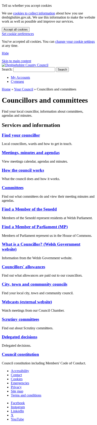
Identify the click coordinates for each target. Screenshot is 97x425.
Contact (16, 375)
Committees (12, 187)
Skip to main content (16, 61)
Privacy (16, 387)
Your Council (23, 89)
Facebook (18, 403)
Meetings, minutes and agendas (31, 152)
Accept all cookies (16, 29)
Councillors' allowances (23, 266)
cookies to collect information (34, 13)
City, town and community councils (34, 284)
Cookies (17, 379)
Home (6, 89)
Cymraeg (17, 81)
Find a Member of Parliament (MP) (35, 226)
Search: (7, 69)
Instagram (18, 407)
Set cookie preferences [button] (18, 34)
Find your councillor (21, 135)
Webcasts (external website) (27, 301)
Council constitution (20, 354)
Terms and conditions (26, 395)
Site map (17, 391)
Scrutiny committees (20, 319)
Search (62, 69)
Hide (5, 53)
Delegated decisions (19, 337)
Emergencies (20, 383)
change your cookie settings (75, 41)
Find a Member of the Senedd (29, 209)
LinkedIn (17, 411)
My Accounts (20, 77)
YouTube (17, 419)
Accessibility (20, 371)
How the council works (23, 170)
